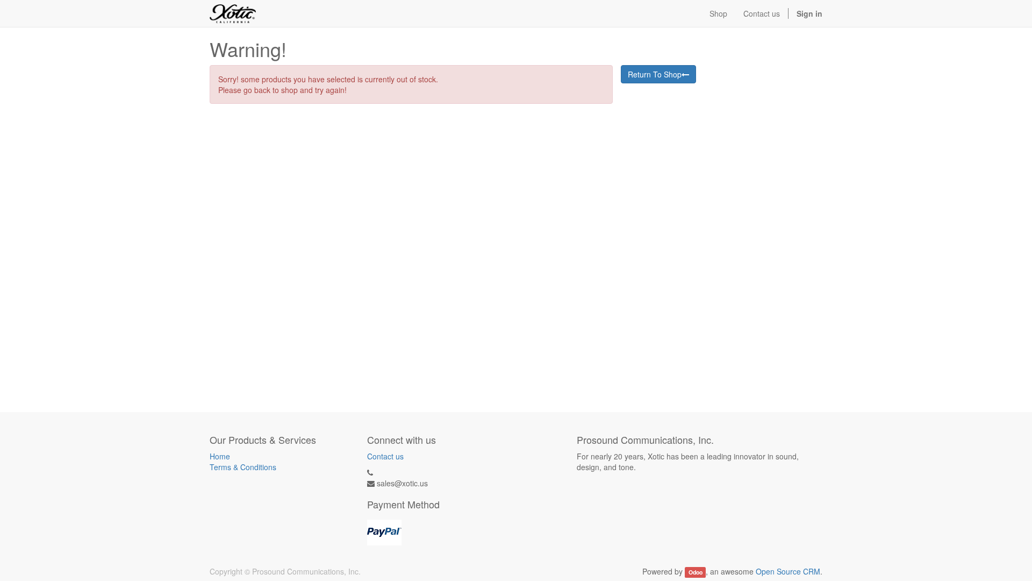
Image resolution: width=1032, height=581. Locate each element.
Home (220, 456)
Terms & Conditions (243, 467)
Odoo (696, 572)
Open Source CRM (788, 571)
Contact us (385, 456)
